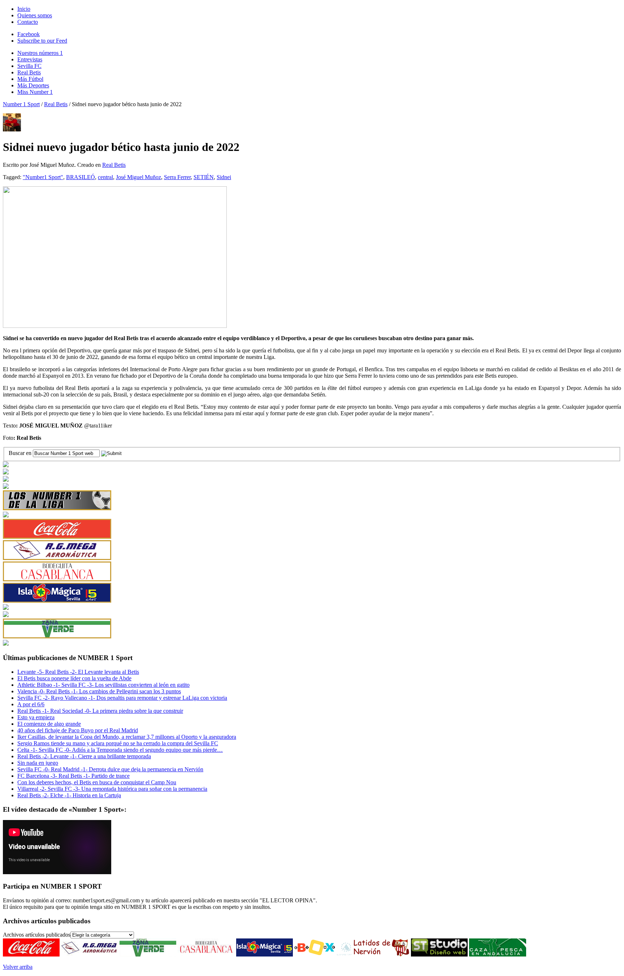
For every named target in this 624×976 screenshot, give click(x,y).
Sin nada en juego (37, 763)
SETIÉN (204, 177)
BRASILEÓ (80, 177)
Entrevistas (29, 59)
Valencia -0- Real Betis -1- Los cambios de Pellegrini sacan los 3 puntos (99, 691)
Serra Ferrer (177, 177)
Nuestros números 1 (40, 53)
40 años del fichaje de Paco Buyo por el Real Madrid (77, 730)
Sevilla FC (29, 66)
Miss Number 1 (35, 92)
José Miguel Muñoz (138, 177)
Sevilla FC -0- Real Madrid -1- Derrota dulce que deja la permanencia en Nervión (110, 769)
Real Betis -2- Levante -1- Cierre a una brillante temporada (84, 756)
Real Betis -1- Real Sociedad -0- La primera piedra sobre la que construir (100, 711)
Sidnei (224, 177)
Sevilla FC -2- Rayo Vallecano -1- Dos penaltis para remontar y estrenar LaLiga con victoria (122, 698)
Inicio (23, 9)
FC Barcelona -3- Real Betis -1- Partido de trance (73, 776)
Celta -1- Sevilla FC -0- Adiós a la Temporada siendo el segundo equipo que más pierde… (120, 750)
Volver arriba (17, 967)
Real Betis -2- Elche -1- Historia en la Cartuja (69, 795)
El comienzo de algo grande (49, 724)
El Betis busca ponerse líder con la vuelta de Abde (74, 678)
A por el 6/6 (30, 704)
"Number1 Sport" (43, 177)
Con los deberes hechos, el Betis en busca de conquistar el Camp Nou (96, 782)
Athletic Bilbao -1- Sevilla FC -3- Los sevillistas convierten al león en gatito (103, 685)
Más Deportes (33, 85)
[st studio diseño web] (439, 954)
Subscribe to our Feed (42, 41)
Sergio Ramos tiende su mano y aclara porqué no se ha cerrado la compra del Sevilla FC (117, 743)
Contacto (27, 22)
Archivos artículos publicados (36, 935)
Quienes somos (34, 15)
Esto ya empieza (36, 717)
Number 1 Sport (21, 104)
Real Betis (29, 72)
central (105, 177)
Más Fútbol (30, 79)
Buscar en (21, 453)
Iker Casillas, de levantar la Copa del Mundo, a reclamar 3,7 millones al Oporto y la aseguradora (126, 737)
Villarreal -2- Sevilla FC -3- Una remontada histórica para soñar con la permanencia (112, 789)
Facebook (28, 34)
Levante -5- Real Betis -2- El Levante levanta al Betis (78, 672)
